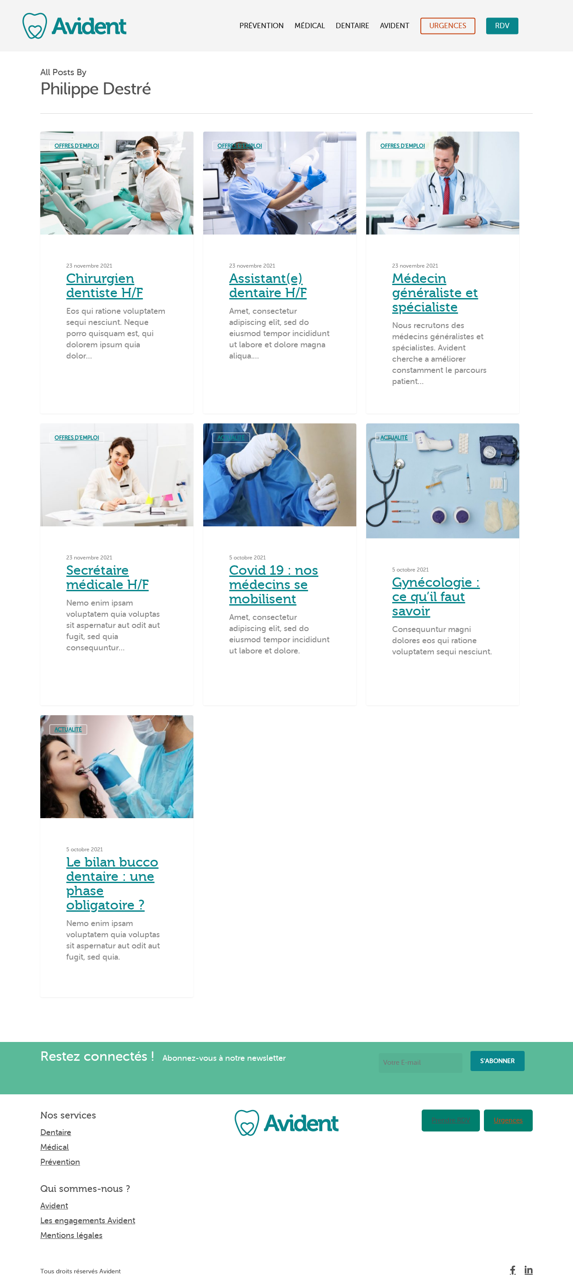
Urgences (447, 26)
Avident (395, 26)
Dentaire (352, 26)
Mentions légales (71, 1235)
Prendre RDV (451, 1120)
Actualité (231, 438)
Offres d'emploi (77, 146)
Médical (310, 26)
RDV (502, 26)
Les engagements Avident (87, 1220)
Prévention (261, 26)
